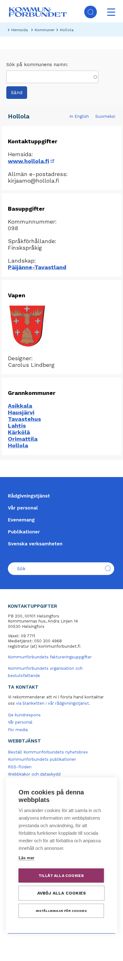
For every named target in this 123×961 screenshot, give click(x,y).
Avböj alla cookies (61, 893)
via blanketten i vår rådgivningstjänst (52, 703)
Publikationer (24, 532)
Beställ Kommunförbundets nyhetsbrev (48, 752)
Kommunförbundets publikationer (42, 759)
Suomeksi (105, 116)
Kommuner (45, 30)
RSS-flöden (20, 767)
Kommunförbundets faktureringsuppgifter (50, 657)
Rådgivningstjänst (29, 496)
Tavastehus (24, 419)
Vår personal (23, 508)
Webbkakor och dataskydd (34, 774)
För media (18, 729)
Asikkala (20, 405)
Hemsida (19, 30)
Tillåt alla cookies (61, 875)
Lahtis (17, 425)
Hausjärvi (21, 412)
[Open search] (90, 12)
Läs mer (26, 858)
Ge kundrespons (24, 715)
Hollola (18, 445)
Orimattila (23, 438)
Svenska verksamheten (35, 544)
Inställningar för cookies (61, 911)
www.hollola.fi (32, 161)
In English (79, 116)
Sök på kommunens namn (36, 64)
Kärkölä (19, 432)
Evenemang (21, 520)
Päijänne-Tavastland (37, 267)
